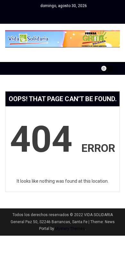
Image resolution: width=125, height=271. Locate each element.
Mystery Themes (70, 228)
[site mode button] (107, 68)
